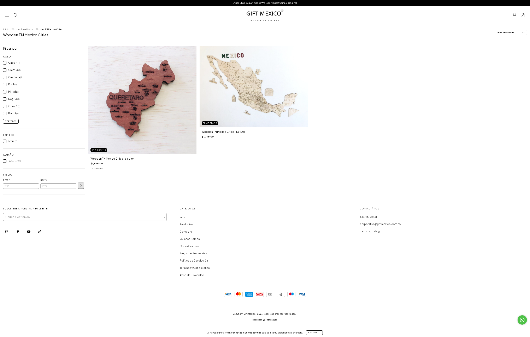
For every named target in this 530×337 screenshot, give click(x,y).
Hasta (43, 180)
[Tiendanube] (265, 320)
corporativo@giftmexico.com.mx (380, 224)
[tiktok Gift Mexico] (39, 231)
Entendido (314, 333)
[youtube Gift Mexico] (29, 231)
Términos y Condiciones (195, 267)
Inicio (6, 29)
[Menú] (7, 15)
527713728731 (368, 216)
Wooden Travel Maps (22, 29)
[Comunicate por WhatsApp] (522, 320)
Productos (186, 224)
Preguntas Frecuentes (193, 253)
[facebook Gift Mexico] (18, 231)
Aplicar (81, 186)
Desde (6, 180)
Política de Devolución (194, 260)
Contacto (186, 231)
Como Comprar (189, 246)
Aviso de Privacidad (192, 275)
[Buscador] (15, 15)
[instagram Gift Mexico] (7, 231)
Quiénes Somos (190, 238)
